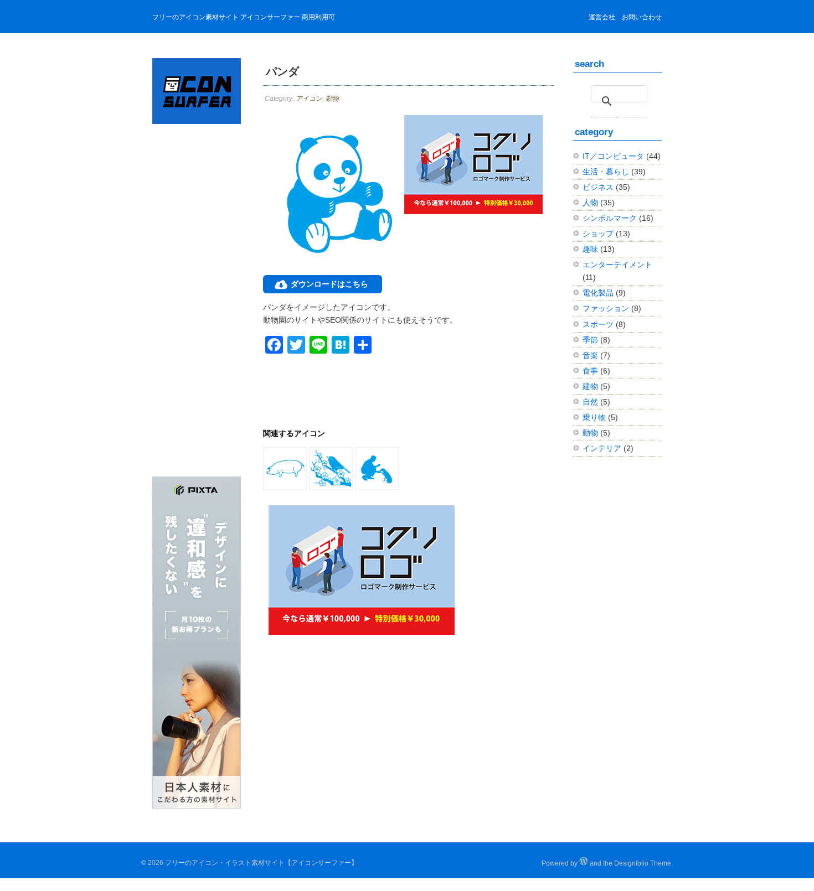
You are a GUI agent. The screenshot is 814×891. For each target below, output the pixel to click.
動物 (332, 98)
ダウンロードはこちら (329, 283)
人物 (590, 202)
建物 (590, 386)
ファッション (606, 308)
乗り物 (594, 417)
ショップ (598, 233)
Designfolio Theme (642, 863)
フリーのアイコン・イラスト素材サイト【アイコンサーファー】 (261, 863)
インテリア (602, 448)
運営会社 (602, 17)
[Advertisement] (196, 307)
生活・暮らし (606, 171)
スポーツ (598, 324)
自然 (590, 401)
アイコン (309, 98)
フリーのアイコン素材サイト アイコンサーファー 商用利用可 (243, 17)
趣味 (590, 249)
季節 (590, 339)
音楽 (590, 355)
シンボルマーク (610, 218)
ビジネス (598, 187)
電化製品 (598, 292)
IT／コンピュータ (613, 156)
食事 (590, 370)
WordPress (583, 861)
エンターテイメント (617, 264)
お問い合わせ (642, 17)
